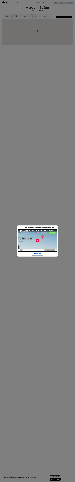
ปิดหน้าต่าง (37, 253)
